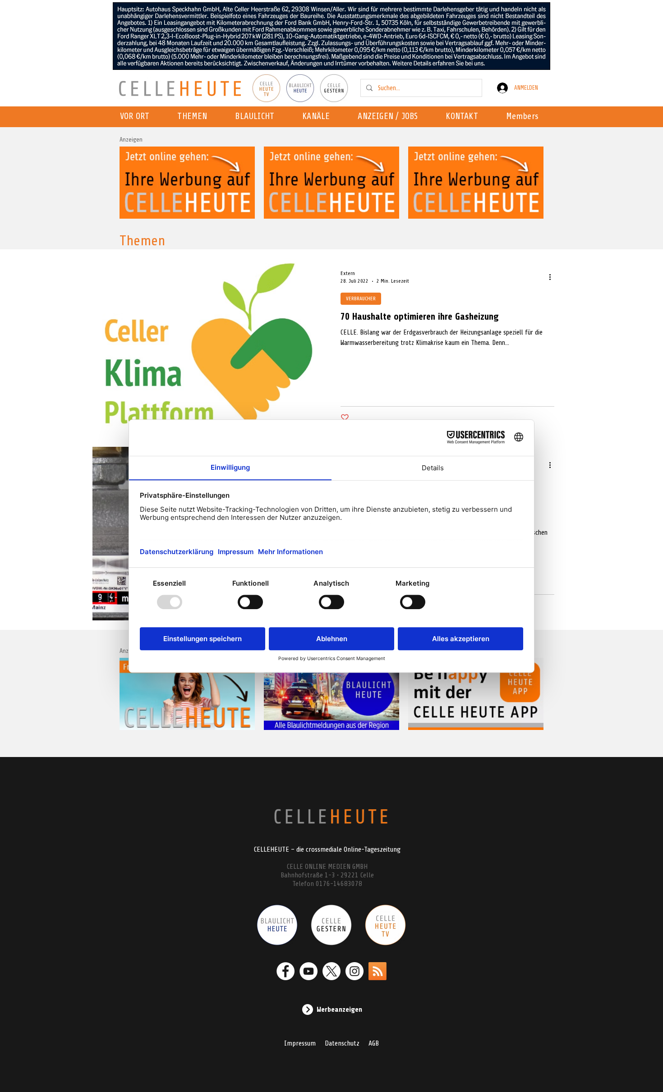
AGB (373, 1043)
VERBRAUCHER (361, 298)
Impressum (300, 1043)
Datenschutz (342, 1043)
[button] (319, 116)
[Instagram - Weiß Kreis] (354, 971)
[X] (331, 971)
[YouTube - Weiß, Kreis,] (308, 971)
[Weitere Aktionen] (553, 276)
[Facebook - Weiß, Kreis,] (285, 971)
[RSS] (377, 971)
